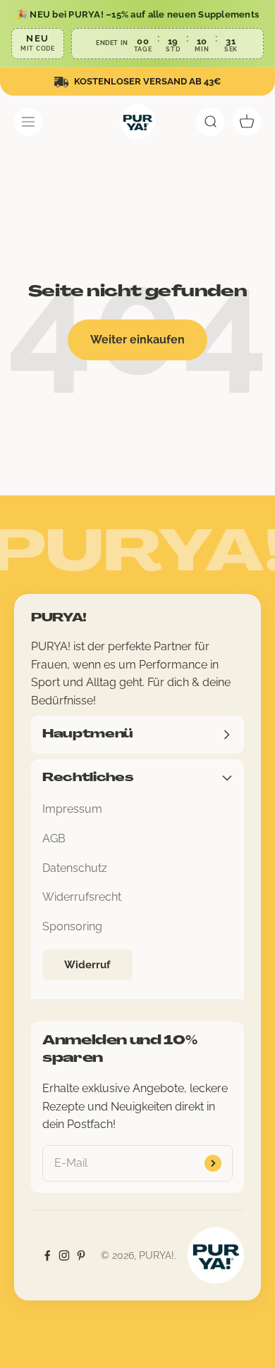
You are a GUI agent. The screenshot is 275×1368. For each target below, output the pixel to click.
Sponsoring (72, 926)
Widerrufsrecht (81, 897)
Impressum (72, 809)
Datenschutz (74, 868)
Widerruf (87, 964)
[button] (137, 34)
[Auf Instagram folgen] (64, 1255)
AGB (54, 838)
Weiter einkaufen (137, 339)
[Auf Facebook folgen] (47, 1255)
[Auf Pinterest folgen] (81, 1255)
